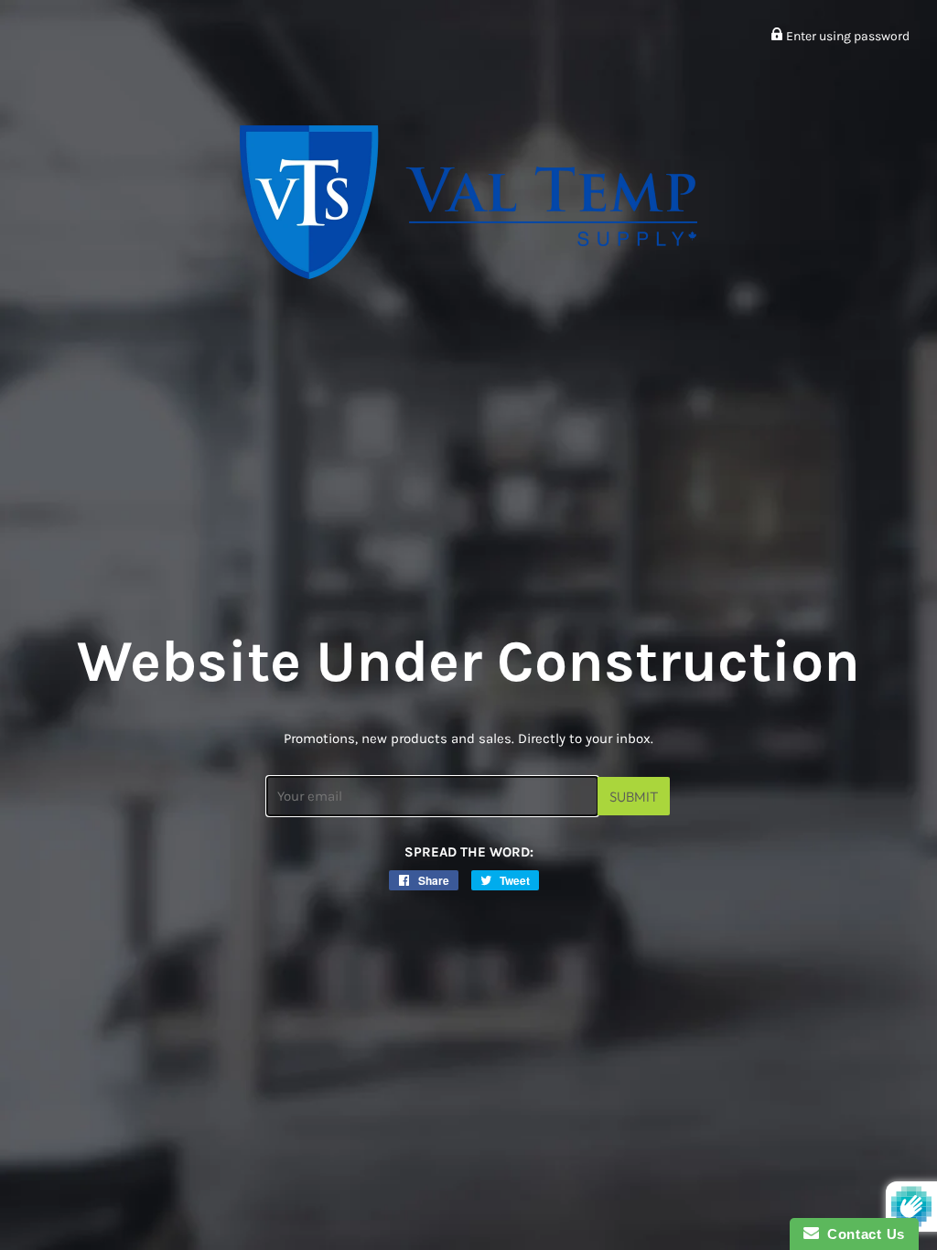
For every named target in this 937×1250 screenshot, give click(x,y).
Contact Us (862, 1234)
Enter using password (846, 36)
